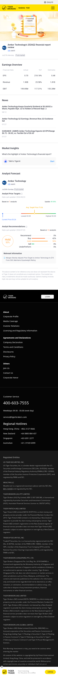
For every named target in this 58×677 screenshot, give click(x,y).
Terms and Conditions (13, 347)
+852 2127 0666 (28, 429)
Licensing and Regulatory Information (20, 330)
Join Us (6, 368)
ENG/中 (50, 2)
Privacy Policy (9, 356)
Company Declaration (13, 342)
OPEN (50, 672)
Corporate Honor (10, 377)
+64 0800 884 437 (28, 433)
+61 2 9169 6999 (28, 443)
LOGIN (47, 297)
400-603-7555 (16, 403)
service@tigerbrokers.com (15, 417)
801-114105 (7, 489)
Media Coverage (10, 321)
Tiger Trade (17, 8)
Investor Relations (11, 326)
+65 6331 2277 (27, 438)
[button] (29, 47)
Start (52, 161)
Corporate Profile (10, 316)
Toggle (53, 8)
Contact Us (8, 373)
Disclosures (8, 351)
